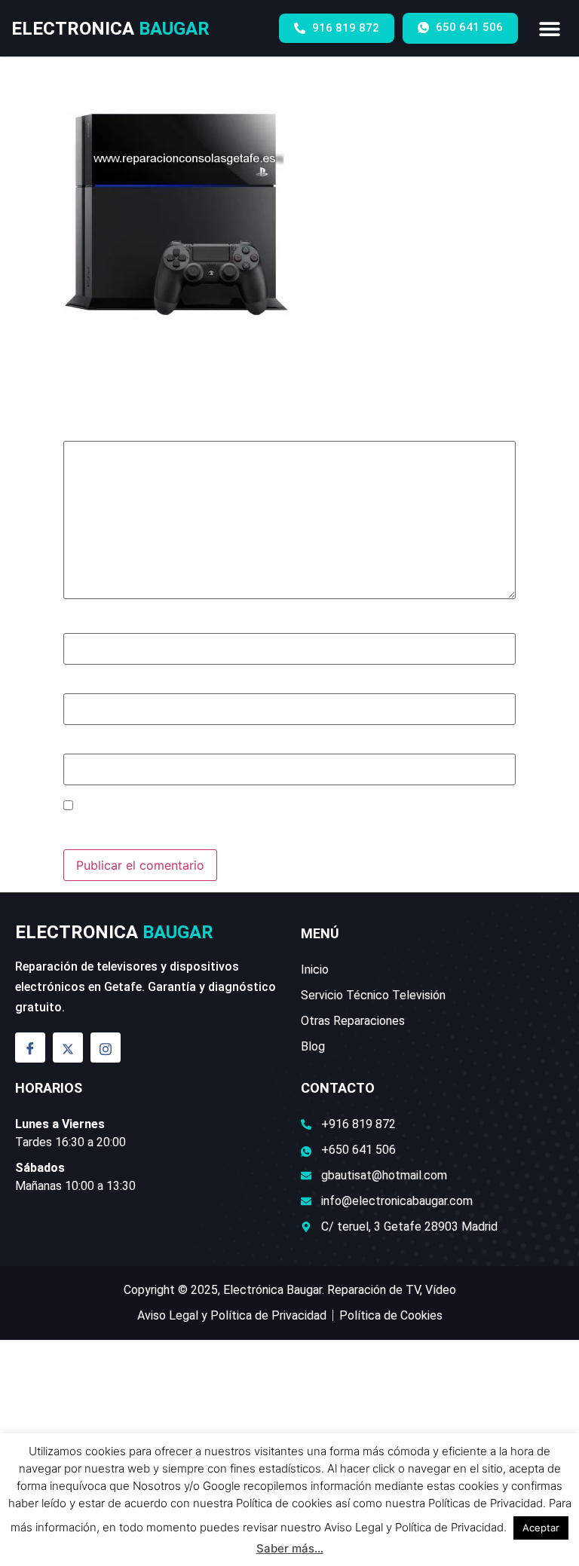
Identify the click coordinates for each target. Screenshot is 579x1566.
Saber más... (289, 1548)
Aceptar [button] (540, 1528)
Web (75, 746)
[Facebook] (30, 1047)
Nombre (91, 625)
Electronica (110, 28)
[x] (68, 1047)
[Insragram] (105, 1047)
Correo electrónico (122, 686)
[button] (550, 28)
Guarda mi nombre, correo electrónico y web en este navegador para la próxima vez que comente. (268, 827)
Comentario (101, 433)
